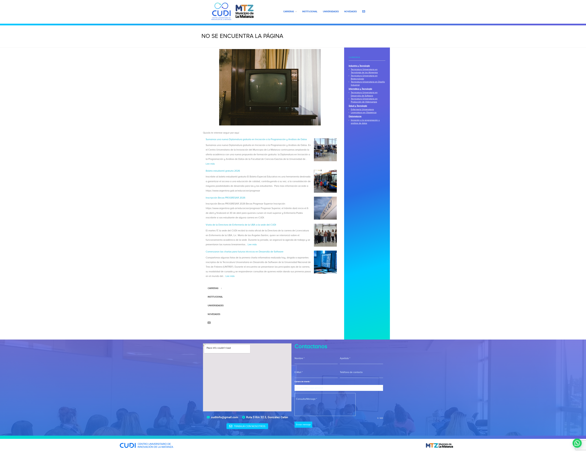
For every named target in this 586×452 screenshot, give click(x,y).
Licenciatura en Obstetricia (363, 112)
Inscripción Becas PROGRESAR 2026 (225, 197)
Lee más (210, 163)
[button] (577, 443)
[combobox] (339, 388)
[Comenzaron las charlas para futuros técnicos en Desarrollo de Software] (325, 262)
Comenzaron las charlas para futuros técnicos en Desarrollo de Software (244, 251)
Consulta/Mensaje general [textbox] (309, 387)
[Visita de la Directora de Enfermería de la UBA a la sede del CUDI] (325, 235)
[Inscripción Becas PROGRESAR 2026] (325, 208)
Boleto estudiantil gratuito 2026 (223, 170)
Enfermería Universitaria (362, 109)
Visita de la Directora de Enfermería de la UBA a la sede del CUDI (241, 224)
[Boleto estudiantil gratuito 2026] (325, 181)
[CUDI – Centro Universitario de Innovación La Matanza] (232, 11)
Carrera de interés (303, 381)
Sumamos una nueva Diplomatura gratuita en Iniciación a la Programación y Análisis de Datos (256, 139)
